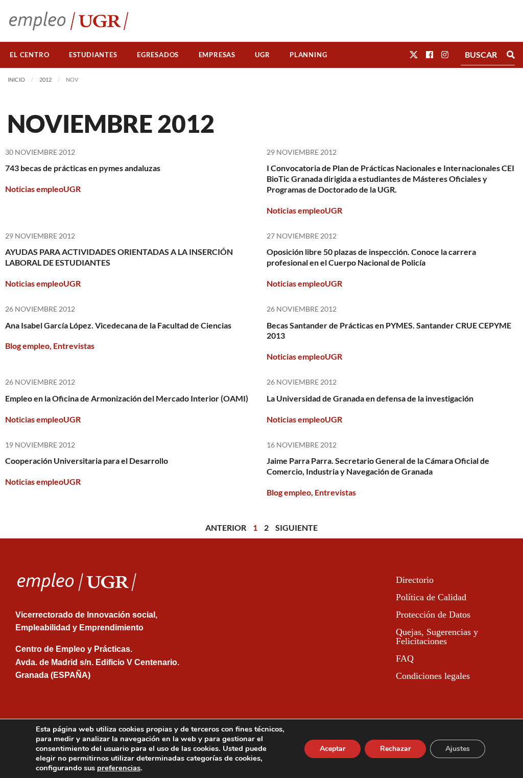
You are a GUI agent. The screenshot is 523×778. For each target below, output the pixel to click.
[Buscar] (511, 54)
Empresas (217, 55)
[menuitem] (29, 55)
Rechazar (395, 748)
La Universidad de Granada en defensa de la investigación (370, 398)
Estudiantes (93, 55)
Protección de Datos (433, 614)
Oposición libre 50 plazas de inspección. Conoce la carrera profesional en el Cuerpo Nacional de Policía (371, 257)
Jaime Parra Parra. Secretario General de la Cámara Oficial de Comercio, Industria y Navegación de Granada (378, 466)
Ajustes (457, 748)
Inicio (16, 79)
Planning (308, 55)
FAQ (405, 658)
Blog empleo (27, 345)
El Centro (29, 55)
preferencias (118, 767)
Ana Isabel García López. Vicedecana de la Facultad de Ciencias (118, 325)
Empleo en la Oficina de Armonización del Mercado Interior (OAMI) (126, 398)
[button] (414, 54)
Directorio (415, 580)
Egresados (158, 55)
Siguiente (296, 527)
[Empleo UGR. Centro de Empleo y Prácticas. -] (68, 20)
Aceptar (332, 748)
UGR (262, 55)
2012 (45, 79)
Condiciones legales (433, 676)
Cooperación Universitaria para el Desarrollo (86, 460)
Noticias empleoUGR (43, 189)
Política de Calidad (431, 597)
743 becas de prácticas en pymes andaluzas (82, 168)
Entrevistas (73, 345)
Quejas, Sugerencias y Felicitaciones (437, 636)
